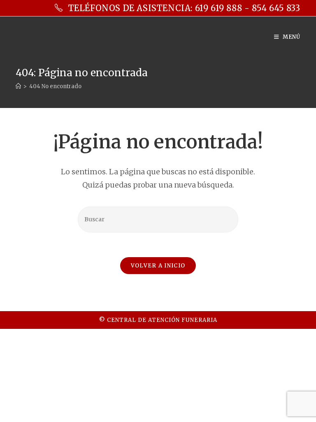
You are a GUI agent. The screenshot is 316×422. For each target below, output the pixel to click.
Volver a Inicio (158, 265)
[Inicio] (18, 86)
